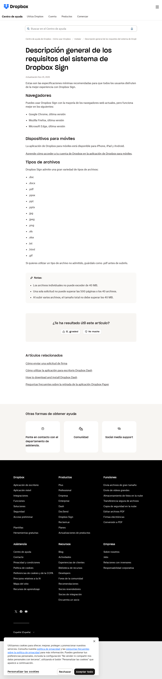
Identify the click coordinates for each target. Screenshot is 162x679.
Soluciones (19, 506)
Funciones (19, 501)
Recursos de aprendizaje (26, 589)
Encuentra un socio (69, 599)
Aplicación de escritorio (26, 485)
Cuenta (52, 16)
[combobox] (81, 29)
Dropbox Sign (66, 517)
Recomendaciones (68, 583)
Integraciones (20, 495)
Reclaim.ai (64, 522)
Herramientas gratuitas (25, 532)
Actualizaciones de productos (74, 532)
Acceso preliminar (23, 517)
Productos (67, 16)
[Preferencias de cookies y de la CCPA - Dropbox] (51, 656)
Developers (64, 573)
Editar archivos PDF (114, 511)
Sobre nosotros (111, 551)
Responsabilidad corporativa (118, 567)
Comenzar (82, 16)
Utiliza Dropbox (35, 16)
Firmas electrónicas (113, 517)
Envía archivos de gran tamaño (120, 485)
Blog (61, 551)
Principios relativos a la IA (27, 578)
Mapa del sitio (20, 583)
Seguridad (19, 511)
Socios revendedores (70, 589)
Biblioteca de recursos (70, 567)
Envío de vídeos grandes (116, 490)
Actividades (65, 557)
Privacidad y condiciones (26, 562)
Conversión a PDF (113, 522)
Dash (61, 506)
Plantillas (18, 527)
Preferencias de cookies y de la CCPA (33, 573)
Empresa (63, 495)
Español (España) (22, 632)
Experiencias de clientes (71, 562)
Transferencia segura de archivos (121, 501)
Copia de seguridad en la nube (120, 506)
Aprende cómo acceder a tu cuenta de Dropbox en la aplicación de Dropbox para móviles (79, 153)
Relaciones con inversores (117, 562)
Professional (65, 490)
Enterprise (64, 501)
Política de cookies (23, 567)
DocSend (64, 511)
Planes (62, 527)
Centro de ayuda (12, 16)
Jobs (105, 557)
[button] (28, 29)
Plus (61, 485)
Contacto (18, 557)
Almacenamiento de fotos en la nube (123, 495)
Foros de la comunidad (71, 578)
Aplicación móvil (22, 490)
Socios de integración (70, 594)
